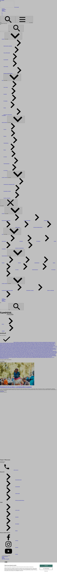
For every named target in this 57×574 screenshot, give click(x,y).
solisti (52, 352)
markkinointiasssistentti (48, 348)
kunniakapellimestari (47, 347)
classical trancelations (6, 343)
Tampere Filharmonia (40, 354)
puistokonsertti (14, 351)
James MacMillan (32, 344)
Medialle (3, 10)
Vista (37, 357)
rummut (49, 351)
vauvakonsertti (30, 357)
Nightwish (46, 349)
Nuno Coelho (6, 350)
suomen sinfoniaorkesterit (18, 353)
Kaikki (14, 342)
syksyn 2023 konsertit (37, 353)
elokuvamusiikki (40, 343)
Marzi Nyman (53, 348)
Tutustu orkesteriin (4, 122)
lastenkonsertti (18, 348)
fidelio (53, 343)
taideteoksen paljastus (13, 354)
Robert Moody (39, 351)
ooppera (28, 350)
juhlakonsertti (15, 345)
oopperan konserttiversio (38, 350)
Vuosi (1, 361)
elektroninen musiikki (34, 343)
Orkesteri (5, 129)
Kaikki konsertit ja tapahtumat (6, 220)
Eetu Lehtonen (25, 343)
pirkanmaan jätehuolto (3, 351)
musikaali (43, 349)
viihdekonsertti (34, 357)
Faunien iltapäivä (44, 343)
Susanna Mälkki (31, 353)
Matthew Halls (6, 349)
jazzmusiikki (42, 344)
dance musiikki (11, 343)
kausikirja (26, 346)
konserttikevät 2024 (8, 347)
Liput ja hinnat (6, 87)
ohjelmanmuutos (21, 350)
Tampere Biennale (34, 354)
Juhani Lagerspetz (10, 345)
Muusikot (5, 136)
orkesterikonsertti (50, 350)
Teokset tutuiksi (6, 66)
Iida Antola (20, 344)
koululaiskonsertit (36, 347)
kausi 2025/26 (15, 346)
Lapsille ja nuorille (4, 177)
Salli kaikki (46, 565)
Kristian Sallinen (41, 347)
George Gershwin (4, 344)
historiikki (17, 344)
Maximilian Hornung (20, 349)
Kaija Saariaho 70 (37, 345)
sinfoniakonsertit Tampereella (34, 352)
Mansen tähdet (33, 348)
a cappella (21, 342)
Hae (1, 22)
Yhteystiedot (3, 301)
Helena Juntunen (13, 344)
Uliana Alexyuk (50, 356)
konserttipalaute (31, 347)
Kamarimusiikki (6, 59)
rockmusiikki (46, 351)
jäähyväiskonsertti (27, 345)
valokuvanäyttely (13, 357)
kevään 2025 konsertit (43, 346)
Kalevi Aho (41, 345)
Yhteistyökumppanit (6, 163)
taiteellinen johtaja (18, 354)
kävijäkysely (2, 348)
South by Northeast (6, 353)
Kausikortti (5, 94)
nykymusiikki (10, 350)
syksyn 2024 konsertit (43, 353)
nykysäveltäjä (14, 350)
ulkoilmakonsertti (2, 357)
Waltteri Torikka (40, 357)
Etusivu (3, 324)
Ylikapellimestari (36, 262)
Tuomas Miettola (33, 356)
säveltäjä (4, 354)
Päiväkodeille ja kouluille (7, 191)
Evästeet (3, 557)
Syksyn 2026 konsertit (7, 52)
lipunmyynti (25, 348)
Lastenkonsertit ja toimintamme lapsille (9, 184)
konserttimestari (22, 347)
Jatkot (39, 344)
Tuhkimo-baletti (17, 356)
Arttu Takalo (53, 342)
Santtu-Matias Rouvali (54, 351)
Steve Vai (10, 353)
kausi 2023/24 (7, 346)
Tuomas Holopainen (23, 356)
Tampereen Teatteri (34, 355)
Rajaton (35, 351)
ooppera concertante (32, 350)
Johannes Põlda (46, 344)
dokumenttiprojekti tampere (19, 343)
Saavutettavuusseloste (5, 556)
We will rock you (50, 357)
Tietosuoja (3, 558)
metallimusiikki (25, 349)
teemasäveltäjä (50, 355)
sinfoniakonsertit (27, 352)
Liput (2, 80)
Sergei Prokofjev (16, 352)
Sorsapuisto (1, 353)
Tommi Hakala (5, 356)
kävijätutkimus (10, 348)
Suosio (23, 353)
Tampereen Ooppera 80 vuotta (27, 355)
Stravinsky (13, 353)
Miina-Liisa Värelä (34, 349)
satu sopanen (2, 352)
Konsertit (3, 213)
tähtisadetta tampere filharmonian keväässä (41, 356)
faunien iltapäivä (49, 343)
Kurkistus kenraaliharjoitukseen (8, 73)
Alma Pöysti (36, 342)
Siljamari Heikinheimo (22, 352)
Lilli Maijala (22, 348)
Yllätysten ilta (7, 358)
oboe (16, 350)
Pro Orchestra (6, 170)
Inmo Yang (28, 344)
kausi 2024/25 (11, 346)
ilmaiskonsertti (24, 344)
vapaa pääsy (23, 357)
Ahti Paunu (29, 342)
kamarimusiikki (45, 345)
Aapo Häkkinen (25, 342)
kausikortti (29, 346)
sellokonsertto (12, 352)
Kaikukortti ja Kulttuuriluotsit (8, 114)
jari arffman (36, 344)
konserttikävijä (13, 347)
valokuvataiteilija (18, 357)
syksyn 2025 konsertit (49, 353)
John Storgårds (50, 344)
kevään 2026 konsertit (49, 346)
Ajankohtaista (4, 115)
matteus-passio (2, 349)
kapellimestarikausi (50, 345)
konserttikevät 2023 (3, 347)
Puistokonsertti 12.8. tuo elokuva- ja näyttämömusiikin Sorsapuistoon (16, 387)
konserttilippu (18, 347)
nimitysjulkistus (50, 349)
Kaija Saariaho (32, 345)
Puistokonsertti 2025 (19, 351)
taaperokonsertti (7, 354)
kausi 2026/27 (20, 346)
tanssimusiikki (39, 355)
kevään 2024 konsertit (36, 346)
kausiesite (23, 346)
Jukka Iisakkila (19, 345)
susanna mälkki (26, 353)
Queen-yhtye (32, 351)
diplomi (14, 343)
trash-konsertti (13, 356)
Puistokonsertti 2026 (25, 351)
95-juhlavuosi (18, 342)
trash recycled (9, 356)
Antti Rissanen (40, 342)
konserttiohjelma (26, 347)
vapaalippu (26, 357)
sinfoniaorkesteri (45, 352)
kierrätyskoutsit (55, 346)
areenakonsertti (50, 342)
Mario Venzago (37, 348)
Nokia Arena (2, 350)
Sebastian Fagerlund (7, 352)
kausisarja (32, 346)
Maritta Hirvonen (42, 348)
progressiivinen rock (9, 351)
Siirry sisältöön (2, 0)
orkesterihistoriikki (45, 350)
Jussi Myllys (23, 345)
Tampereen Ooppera (20, 355)
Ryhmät (5, 107)
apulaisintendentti (45, 342)
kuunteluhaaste (55, 347)
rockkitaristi (42, 351)
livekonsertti (29, 348)
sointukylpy (49, 352)
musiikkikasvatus (39, 349)
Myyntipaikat (38, 241)
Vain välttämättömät (46, 568)
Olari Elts (25, 350)
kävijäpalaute (6, 348)
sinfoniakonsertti (40, 352)
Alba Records (33, 342)
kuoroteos (51, 347)
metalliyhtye (29, 349)
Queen (29, 351)
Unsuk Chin (7, 357)
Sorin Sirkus (55, 352)
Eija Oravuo (29, 343)
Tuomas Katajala (28, 356)
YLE (53, 357)
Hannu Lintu (9, 344)
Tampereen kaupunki (14, 355)
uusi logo (10, 357)
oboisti (18, 350)
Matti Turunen (15, 349)
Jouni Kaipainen (5, 345)
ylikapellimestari (2, 358)
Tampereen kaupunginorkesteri (6, 355)
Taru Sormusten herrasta (44, 355)
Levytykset (5, 156)
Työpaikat (3, 8)
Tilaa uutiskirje (4, 9)
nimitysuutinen (54, 349)
